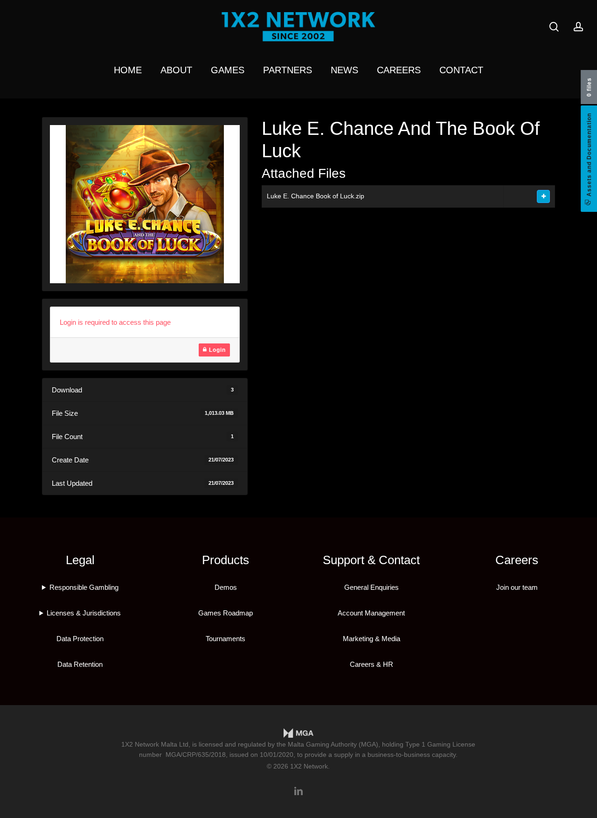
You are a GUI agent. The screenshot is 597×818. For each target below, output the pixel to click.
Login (216, 350)
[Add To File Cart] (543, 196)
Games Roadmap (225, 613)
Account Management (371, 613)
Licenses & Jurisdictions (84, 613)
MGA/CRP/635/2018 (196, 754)
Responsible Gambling (83, 587)
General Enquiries (371, 587)
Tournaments (225, 639)
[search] (554, 27)
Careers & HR (371, 664)
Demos (226, 587)
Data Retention (80, 664)
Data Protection (80, 639)
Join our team (517, 587)
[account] (578, 27)
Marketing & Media (371, 639)
